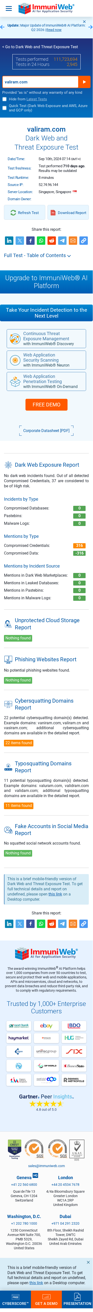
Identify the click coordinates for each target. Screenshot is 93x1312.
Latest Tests (36, 99)
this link (36, 1283)
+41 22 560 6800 (24, 1185)
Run (84, 82)
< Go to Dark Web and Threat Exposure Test (40, 47)
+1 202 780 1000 (24, 1223)
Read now (54, 30)
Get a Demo (46, 1303)
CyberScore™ (15, 1303)
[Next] (90, 27)
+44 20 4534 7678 (65, 1185)
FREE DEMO (46, 405)
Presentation (77, 1303)
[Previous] (2, 27)
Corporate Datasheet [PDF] (46, 430)
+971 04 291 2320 (65, 1223)
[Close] (84, 22)
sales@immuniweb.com (46, 1166)
